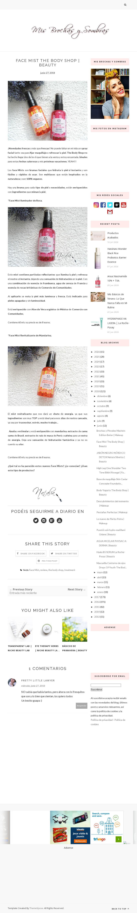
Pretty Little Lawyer (38, 680)
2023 (97, 366)
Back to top (119, 908)
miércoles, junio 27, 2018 (33, 685)
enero (100, 592)
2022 (97, 371)
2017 (97, 597)
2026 (97, 351)
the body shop (55, 569)
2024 (97, 361)
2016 (97, 601)
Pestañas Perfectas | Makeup (112, 512)
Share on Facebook (33, 553)
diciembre (102, 396)
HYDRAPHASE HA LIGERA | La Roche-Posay (118, 323)
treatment (69, 569)
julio (99, 420)
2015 (97, 606)
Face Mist (34, 569)
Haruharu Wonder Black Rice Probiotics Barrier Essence (117, 255)
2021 (97, 376)
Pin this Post (50, 561)
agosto (101, 415)
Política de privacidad (102, 719)
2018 (97, 391)
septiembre (103, 411)
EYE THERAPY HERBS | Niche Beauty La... (47, 648)
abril (99, 577)
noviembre (102, 401)
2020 (97, 381)
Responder (82, 706)
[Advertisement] (110, 651)
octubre (101, 406)
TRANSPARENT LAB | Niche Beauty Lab (20, 648)
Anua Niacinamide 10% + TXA (117, 278)
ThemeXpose (36, 908)
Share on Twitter (66, 553)
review (43, 569)
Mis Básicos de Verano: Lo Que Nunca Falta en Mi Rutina (117, 301)
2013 (97, 616)
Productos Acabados (113, 235)
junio (99, 425)
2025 (97, 356)
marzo (100, 582)
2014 (97, 611)
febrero (101, 587)
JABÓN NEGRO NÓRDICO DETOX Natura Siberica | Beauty (111, 457)
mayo (100, 572)
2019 (97, 386)
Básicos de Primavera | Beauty (74, 648)
